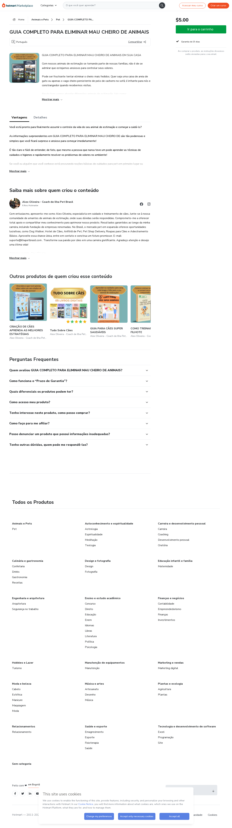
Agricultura (164, 689)
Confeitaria (18, 566)
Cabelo (16, 689)
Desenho (90, 695)
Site (160, 743)
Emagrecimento (94, 732)
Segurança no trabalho (25, 609)
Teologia (90, 545)
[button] (76, 370)
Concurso (90, 604)
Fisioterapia (92, 743)
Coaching (163, 534)
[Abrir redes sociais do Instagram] (149, 204)
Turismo (17, 668)
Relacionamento (21, 732)
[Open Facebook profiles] (15, 793)
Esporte (90, 737)
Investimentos (166, 620)
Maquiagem (19, 705)
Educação (90, 614)
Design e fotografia (98, 561)
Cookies (212, 815)
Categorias (47, 5)
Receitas (17, 583)
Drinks (16, 572)
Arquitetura (19, 604)
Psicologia (91, 647)
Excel (161, 732)
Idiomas (89, 625)
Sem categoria (21, 764)
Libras (88, 631)
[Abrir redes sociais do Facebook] (141, 204)
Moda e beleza (21, 684)
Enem (88, 620)
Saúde (88, 748)
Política (89, 642)
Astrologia (91, 529)
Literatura (91, 636)
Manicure (17, 700)
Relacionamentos (23, 726)
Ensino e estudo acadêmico (103, 598)
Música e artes (94, 684)
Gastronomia (19, 577)
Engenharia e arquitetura (28, 598)
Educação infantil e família (175, 561)
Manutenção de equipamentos (105, 663)
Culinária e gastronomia (27, 561)
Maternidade (165, 566)
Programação (166, 737)
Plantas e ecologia (170, 684)
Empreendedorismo (169, 609)
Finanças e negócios (171, 598)
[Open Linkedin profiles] (30, 793)
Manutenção (92, 668)
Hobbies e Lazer (22, 663)
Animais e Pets (22, 523)
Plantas (162, 695)
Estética (17, 695)
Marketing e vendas (171, 663)
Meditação (91, 540)
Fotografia (91, 572)
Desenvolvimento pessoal (173, 540)
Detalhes (40, 117)
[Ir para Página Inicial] (18, 5)
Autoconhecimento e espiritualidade (109, 523)
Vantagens (19, 117)
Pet (14, 529)
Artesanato (92, 689)
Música (89, 700)
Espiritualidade (94, 534)
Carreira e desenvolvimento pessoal (182, 523)
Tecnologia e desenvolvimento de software (187, 726)
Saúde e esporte (96, 726)
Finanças (163, 614)
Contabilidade (166, 604)
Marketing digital (168, 668)
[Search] (162, 5)
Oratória (163, 545)
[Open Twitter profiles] (22, 793)
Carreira (162, 529)
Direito (89, 609)
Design (89, 566)
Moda (15, 711)
